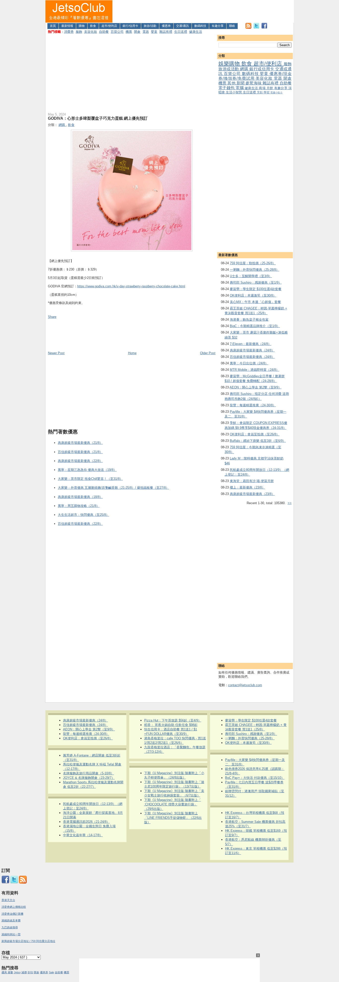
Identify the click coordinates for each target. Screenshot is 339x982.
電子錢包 (227, 88)
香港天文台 (8, 900)
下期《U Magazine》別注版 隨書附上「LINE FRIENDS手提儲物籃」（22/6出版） (173, 817)
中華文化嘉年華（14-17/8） (83, 835)
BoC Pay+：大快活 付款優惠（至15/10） (254, 778)
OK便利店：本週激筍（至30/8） (253, 295)
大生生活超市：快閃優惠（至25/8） (83, 515)
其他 (231, 83)
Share (52, 317)
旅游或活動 (229, 69)
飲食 (93, 26)
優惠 (4, 972)
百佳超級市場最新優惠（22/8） (80, 524)
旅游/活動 (150, 26)
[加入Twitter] (256, 28)
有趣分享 (218, 26)
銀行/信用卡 (130, 26)
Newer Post (56, 353)
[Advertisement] (203, 11)
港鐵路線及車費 (11, 920)
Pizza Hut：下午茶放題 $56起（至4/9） (172, 720)
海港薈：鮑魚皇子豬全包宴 (249, 319)
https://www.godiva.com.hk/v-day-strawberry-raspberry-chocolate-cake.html (131, 286)
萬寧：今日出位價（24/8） (249, 363)
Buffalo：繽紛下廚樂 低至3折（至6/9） (258, 441)
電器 (145, 32)
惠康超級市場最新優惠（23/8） (252, 494)
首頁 (53, 26)
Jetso (17, 972)
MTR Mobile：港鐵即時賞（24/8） (254, 370)
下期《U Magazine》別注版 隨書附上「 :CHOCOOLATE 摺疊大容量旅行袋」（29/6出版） (172, 804)
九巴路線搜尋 (9, 927)
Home (132, 353)
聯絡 (232, 26)
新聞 (241, 83)
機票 (129, 32)
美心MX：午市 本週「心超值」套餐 (255, 302)
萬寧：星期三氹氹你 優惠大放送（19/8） (87, 470)
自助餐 (104, 32)
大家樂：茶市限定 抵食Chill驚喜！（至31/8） (90, 479)
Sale (51, 972)
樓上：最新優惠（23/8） (247, 487)
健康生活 (195, 32)
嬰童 (154, 32)
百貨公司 (117, 32)
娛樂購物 (229, 63)
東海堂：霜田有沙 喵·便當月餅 (252, 481)
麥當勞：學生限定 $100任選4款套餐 (255, 289)
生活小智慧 (234, 92)
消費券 (69, 32)
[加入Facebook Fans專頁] (264, 28)
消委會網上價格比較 (13, 906)
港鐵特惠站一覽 (11, 934)
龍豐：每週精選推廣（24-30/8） (253, 405)
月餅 (270, 88)
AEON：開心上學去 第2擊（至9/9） (255, 387)
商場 (263, 88)
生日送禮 (180, 32)
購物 (82, 26)
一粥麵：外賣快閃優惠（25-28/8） (254, 269)
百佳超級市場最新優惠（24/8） (252, 357)
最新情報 (67, 26)
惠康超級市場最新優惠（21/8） (80, 443)
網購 (244, 69)
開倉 (137, 32)
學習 (267, 92)
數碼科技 (200, 26)
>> (290, 503)
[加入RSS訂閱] (248, 28)
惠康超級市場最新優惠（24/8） (252, 350)
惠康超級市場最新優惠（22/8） (80, 461)
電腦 (240, 88)
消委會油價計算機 (12, 913)
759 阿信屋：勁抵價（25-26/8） (253, 263)
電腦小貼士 (276, 92)
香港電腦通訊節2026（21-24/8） (86, 822)
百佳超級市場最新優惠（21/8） (80, 452)
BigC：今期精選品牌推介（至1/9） (255, 326)
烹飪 (260, 92)
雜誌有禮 (165, 32)
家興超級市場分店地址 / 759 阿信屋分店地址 (28, 941)
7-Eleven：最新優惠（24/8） (250, 344)
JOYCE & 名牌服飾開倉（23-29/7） (89, 778)
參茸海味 (254, 83)
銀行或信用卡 (262, 69)
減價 (24, 972)
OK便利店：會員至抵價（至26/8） (254, 434)
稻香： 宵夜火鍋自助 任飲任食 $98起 (171, 725)
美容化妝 (90, 32)
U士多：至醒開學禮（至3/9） (251, 276)
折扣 (30, 972)
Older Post (207, 353)
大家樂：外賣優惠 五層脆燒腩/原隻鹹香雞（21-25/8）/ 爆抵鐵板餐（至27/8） (113, 488)
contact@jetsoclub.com (245, 685)
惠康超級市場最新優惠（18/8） (80, 497)
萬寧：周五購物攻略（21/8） (79, 506)
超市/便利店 (109, 26)
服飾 (79, 32)
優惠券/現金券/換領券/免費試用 (255, 76)
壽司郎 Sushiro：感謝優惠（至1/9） (256, 282)
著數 (10, 972)
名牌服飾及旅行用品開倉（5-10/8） (88, 773)
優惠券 (166, 26)
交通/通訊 (182, 26)
